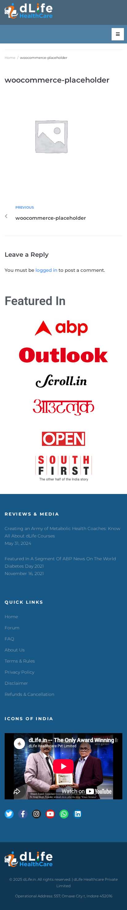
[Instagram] (36, 814)
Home (10, 57)
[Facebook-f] (22, 814)
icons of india (29, 718)
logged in (46, 270)
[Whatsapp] (63, 814)
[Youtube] (50, 814)
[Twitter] (9, 814)
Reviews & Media (32, 514)
